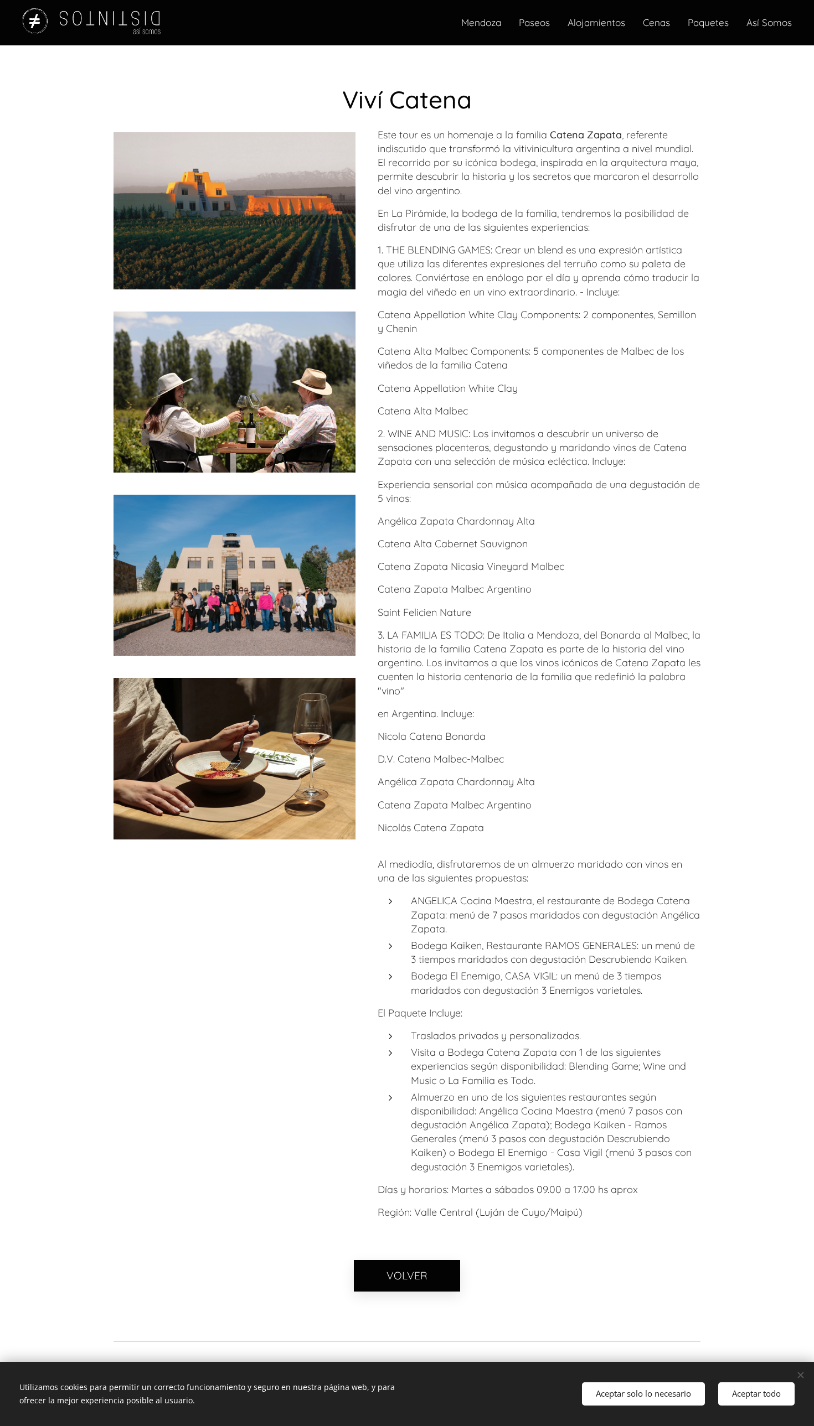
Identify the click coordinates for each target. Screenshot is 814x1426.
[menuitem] (484, 23)
